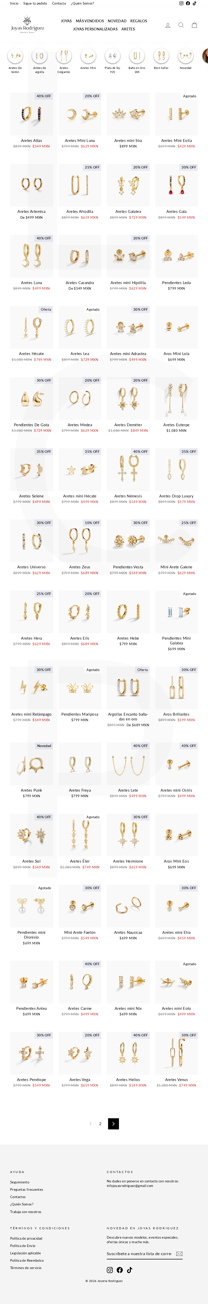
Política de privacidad (26, 1238)
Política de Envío (22, 1246)
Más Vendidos (90, 21)
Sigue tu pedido (35, 3)
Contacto (59, 3)
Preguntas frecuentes (26, 1189)
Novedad (117, 21)
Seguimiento (19, 1182)
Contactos (18, 1197)
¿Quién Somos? (82, 3)
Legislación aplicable (25, 1253)
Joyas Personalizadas (95, 29)
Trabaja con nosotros (26, 1212)
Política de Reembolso (27, 1260)
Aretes (128, 29)
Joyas (66, 21)
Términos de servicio (26, 1268)
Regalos (138, 21)
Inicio (14, 3)
